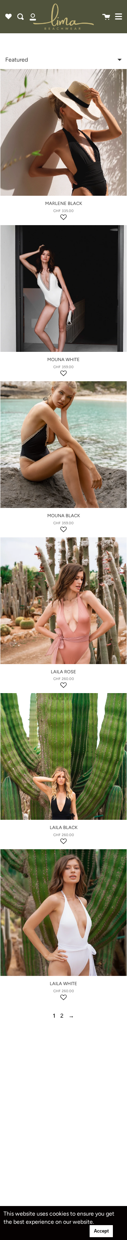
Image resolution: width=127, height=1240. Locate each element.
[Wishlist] (8, 16)
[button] (63, 219)
